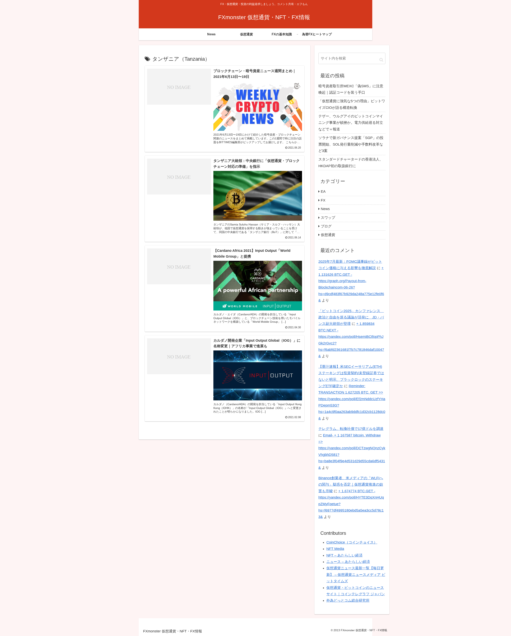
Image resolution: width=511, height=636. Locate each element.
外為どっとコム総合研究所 (347, 600)
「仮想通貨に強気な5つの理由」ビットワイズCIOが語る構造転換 (351, 104)
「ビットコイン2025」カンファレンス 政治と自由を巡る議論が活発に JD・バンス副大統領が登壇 (351, 317)
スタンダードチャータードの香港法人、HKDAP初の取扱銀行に (350, 162)
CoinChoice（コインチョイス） (351, 542)
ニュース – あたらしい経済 (348, 562)
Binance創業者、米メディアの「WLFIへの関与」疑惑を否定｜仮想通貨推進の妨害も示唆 (350, 484)
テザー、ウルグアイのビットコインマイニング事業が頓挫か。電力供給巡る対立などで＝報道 (350, 122)
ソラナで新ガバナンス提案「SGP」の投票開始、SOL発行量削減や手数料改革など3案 (350, 144)
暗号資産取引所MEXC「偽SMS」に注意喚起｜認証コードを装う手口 (350, 89)
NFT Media (335, 549)
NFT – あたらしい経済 (344, 555)
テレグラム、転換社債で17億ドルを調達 (350, 429)
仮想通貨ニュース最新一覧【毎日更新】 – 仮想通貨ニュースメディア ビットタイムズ (355, 574)
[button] (381, 59)
